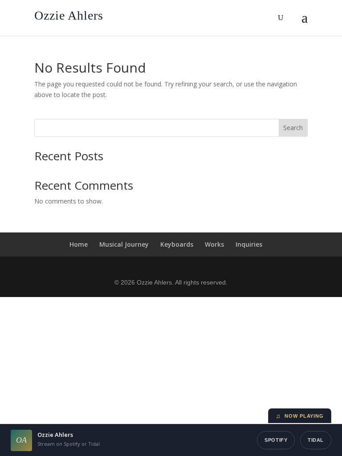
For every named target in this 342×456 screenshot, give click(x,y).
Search (293, 127)
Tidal (316, 440)
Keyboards (176, 244)
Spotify (276, 440)
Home (78, 244)
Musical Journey (124, 244)
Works (214, 244)
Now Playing (300, 415)
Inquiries (249, 244)
